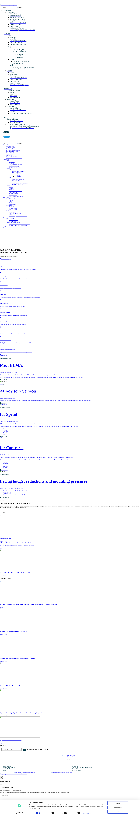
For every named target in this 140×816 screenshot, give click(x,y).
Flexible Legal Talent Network (13, 222)
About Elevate (9, 205)
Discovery (11, 189)
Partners (10, 214)
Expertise (11, 200)
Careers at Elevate (10, 218)
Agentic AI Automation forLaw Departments (18, 179)
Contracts (19, 173)
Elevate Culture (12, 212)
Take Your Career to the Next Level (14, 158)
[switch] (52, 813)
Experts (7, 160)
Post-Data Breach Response (15, 191)
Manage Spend (9, 155)
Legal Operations (13, 195)
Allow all (118, 803)
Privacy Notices (75, 768)
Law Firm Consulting (14, 166)
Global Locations (13, 208)
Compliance (11, 188)
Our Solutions (6, 159)
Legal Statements (7, 766)
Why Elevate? (9, 210)
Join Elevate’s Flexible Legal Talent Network (19, 224)
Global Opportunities (13, 220)
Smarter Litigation (10, 154)
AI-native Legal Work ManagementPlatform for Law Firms (20, 183)
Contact (4, 228)
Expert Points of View (11, 199)
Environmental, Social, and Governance (18, 216)
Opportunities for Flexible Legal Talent (18, 225)
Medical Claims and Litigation (16, 196)
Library (10, 201)
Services (8, 185)
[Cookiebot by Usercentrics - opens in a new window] (19, 813)
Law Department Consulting (15, 164)
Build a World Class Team (12, 152)
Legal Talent (12, 162)
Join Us (4, 217)
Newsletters (11, 202)
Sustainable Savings (10, 147)
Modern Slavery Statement (9, 767)
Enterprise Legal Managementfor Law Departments (19, 172)
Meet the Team (12, 206)
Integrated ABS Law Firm (15, 167)
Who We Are (6, 197)
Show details (86, 813)
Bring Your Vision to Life (12, 151)
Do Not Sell (75, 766)
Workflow (19, 176)
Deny (118, 811)
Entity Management (13, 192)
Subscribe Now (32, 749)
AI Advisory (12, 163)
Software (8, 168)
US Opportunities (13, 221)
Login (4, 226)
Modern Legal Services (11, 156)
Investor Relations (7, 768)
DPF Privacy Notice (76, 770)
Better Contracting (10, 146)
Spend (18, 175)
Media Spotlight (12, 204)
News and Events (13, 209)
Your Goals (5, 144)
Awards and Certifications (15, 213)
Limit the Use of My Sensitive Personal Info (82, 767)
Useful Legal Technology (12, 148)
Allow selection (118, 807)
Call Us (4, 770)
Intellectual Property (13, 193)
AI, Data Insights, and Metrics (13, 150)
